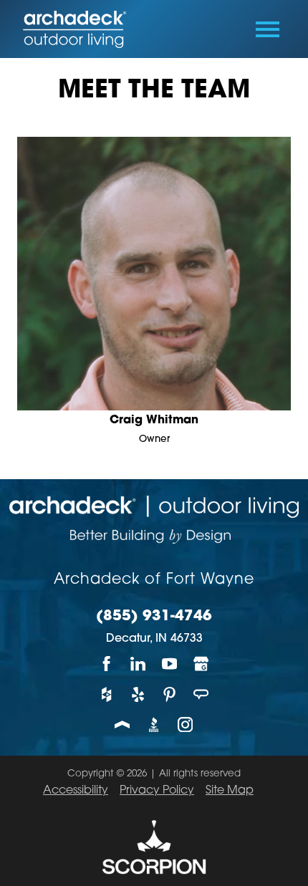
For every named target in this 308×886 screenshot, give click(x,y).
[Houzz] (106, 694)
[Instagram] (185, 724)
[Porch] (122, 724)
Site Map (230, 790)
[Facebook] (106, 663)
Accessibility (75, 790)
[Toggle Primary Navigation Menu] (267, 29)
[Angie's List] (201, 694)
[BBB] (154, 724)
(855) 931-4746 (154, 617)
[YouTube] (170, 663)
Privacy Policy (157, 790)
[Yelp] (138, 694)
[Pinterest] (170, 694)
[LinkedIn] (138, 663)
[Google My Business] (201, 663)
